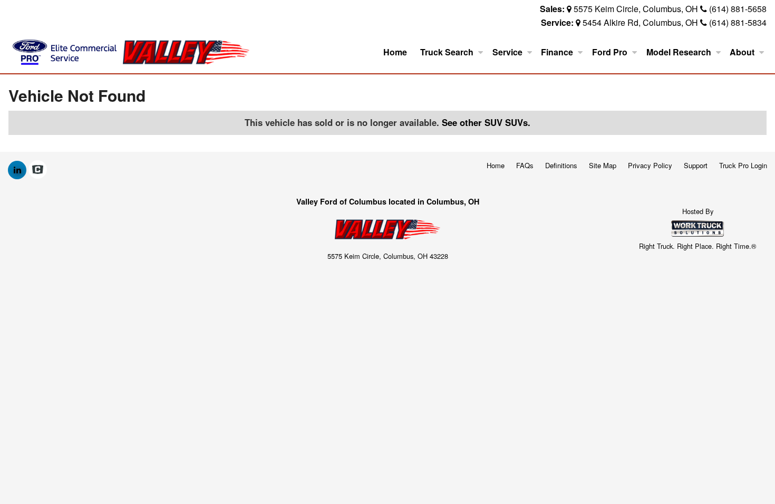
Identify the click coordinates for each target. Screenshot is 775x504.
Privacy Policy (650, 165)
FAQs (525, 165)
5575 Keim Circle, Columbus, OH (636, 9)
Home (395, 52)
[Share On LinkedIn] (17, 169)
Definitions (561, 165)
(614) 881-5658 (738, 9)
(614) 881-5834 (738, 22)
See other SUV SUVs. (486, 122)
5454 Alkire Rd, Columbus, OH (640, 22)
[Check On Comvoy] (37, 169)
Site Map (602, 165)
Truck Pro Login (743, 165)
